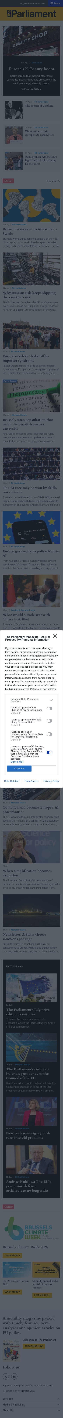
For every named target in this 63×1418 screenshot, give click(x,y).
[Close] (56, 637)
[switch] (49, 708)
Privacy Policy (51, 781)
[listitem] (31, 700)
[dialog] (31, 709)
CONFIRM (19, 768)
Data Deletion (11, 781)
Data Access (31, 781)
